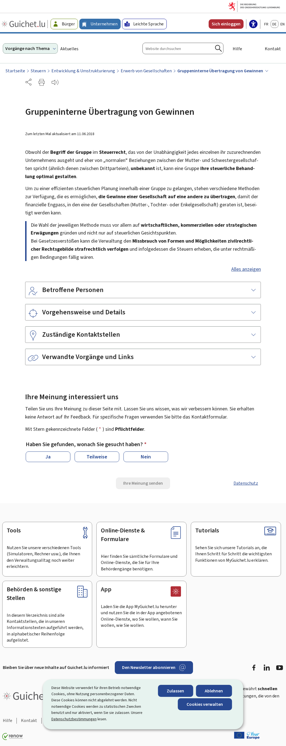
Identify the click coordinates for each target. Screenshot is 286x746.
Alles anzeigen (246, 269)
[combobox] (182, 48)
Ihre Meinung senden (143, 483)
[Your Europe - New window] (247, 735)
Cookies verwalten (205, 704)
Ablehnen (214, 691)
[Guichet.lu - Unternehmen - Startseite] (24, 24)
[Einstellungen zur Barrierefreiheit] (253, 24)
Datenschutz (245, 483)
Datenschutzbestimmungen (74, 719)
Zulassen (175, 691)
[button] (41, 82)
